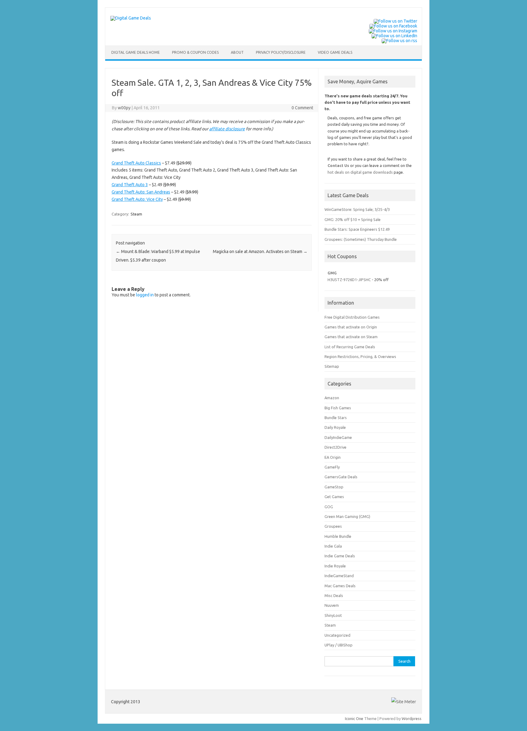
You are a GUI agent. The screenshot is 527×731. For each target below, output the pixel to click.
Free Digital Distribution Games (352, 317)
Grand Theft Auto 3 (130, 184)
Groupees (333, 526)
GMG (332, 273)
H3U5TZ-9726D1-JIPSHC (349, 279)
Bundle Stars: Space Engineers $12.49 (357, 229)
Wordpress (411, 718)
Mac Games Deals (340, 586)
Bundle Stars (335, 417)
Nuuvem (331, 605)
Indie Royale (335, 566)
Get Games (334, 496)
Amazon (331, 398)
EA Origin (332, 457)
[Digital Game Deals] (130, 18)
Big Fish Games (337, 408)
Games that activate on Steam (351, 337)
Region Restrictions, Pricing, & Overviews (360, 356)
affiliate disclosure (227, 128)
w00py (124, 107)
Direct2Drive (335, 447)
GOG (328, 507)
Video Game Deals (335, 52)
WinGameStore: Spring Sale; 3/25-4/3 (357, 209)
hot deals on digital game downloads (360, 172)
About (237, 52)
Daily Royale (335, 427)
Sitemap (331, 366)
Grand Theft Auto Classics (136, 163)
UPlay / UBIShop (338, 645)
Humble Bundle (337, 536)
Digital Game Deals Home (135, 52)
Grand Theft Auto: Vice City (137, 199)
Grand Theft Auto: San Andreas (141, 192)
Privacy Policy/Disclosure (281, 52)
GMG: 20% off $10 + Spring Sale (352, 219)
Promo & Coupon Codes (195, 52)
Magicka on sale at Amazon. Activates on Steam (260, 251)
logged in (145, 294)
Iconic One (354, 718)
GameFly (332, 467)
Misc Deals (333, 595)
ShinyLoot (333, 615)
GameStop (333, 487)
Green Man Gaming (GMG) (347, 516)
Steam (136, 214)
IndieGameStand (339, 576)
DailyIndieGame (338, 437)
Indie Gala (333, 546)
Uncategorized (337, 635)
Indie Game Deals (339, 556)
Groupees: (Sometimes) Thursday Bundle (360, 239)
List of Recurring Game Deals (349, 347)
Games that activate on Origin (350, 327)
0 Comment (302, 107)
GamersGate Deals (340, 477)
